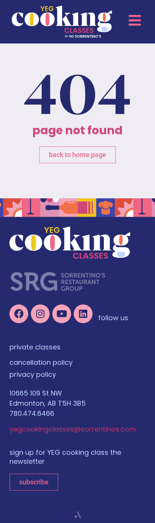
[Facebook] (18, 313)
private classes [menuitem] (35, 348)
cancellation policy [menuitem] (41, 363)
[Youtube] (61, 313)
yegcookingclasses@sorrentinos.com (72, 430)
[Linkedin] (83, 313)
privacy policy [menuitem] (32, 375)
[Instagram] (40, 313)
